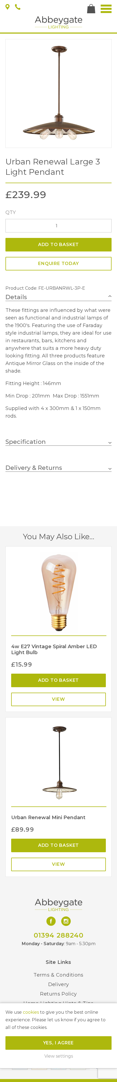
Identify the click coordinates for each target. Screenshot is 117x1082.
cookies (31, 1012)
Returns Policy (58, 994)
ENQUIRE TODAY (58, 263)
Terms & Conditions (58, 975)
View (58, 699)
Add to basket (58, 244)
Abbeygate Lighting (58, 22)
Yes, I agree (58, 1042)
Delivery (58, 984)
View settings (58, 1056)
